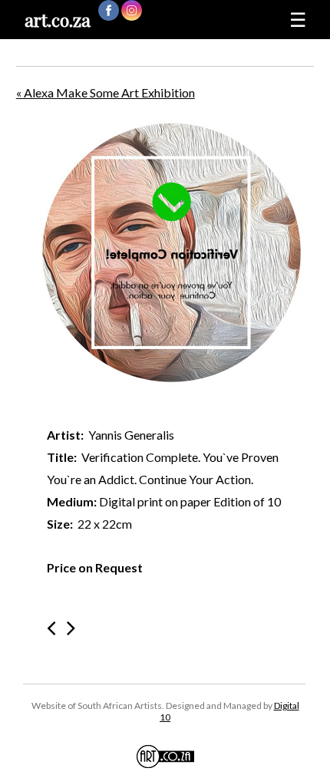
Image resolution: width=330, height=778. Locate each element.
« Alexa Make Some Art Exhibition (105, 92)
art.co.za (58, 19)
